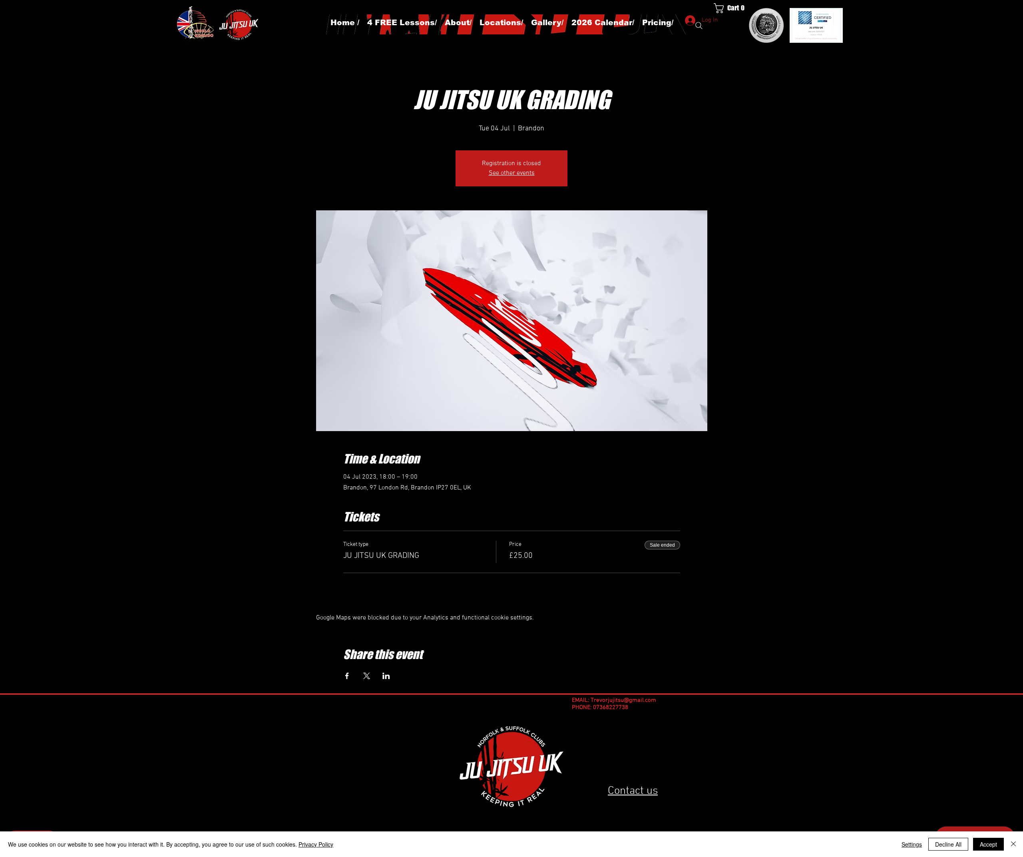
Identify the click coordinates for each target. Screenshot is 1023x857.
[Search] (699, 25)
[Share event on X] (366, 676)
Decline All (948, 844)
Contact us (633, 791)
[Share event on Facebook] (347, 676)
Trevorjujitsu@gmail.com (623, 700)
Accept (988, 844)
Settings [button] (912, 844)
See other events (512, 173)
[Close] (1013, 844)
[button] (734, 8)
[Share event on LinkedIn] (386, 676)
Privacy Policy (316, 844)
